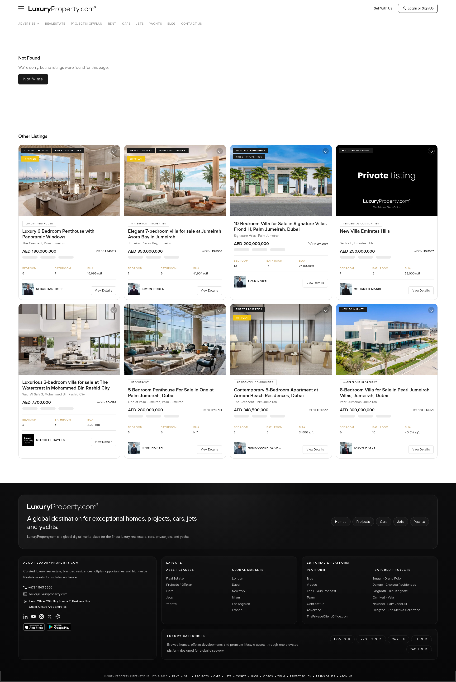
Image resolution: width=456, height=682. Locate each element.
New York (238, 591)
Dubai (236, 584)
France (237, 610)
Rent (112, 24)
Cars (126, 24)
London (237, 578)
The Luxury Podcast (321, 591)
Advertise (26, 24)
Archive (346, 676)
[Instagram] (41, 616)
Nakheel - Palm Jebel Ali (390, 604)
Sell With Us (383, 8)
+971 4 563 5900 (40, 587)
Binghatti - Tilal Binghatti (390, 591)
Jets (139, 24)
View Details (103, 290)
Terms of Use (325, 676)
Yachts (155, 24)
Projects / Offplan (179, 584)
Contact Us (191, 24)
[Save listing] (113, 151)
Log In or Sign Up (421, 8)
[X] (50, 616)
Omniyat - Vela (383, 597)
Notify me (33, 79)
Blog (171, 24)
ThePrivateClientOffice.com (327, 616)
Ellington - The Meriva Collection (396, 610)
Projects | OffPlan (86, 24)
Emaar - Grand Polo (387, 578)
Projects (363, 521)
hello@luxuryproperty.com (48, 594)
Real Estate (55, 24)
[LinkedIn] (25, 616)
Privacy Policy (300, 676)
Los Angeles (241, 604)
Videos (312, 584)
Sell (187, 676)
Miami (236, 597)
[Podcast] (58, 616)
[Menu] (21, 8)
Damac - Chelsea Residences (394, 584)
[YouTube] (33, 616)
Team (311, 597)
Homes (341, 521)
